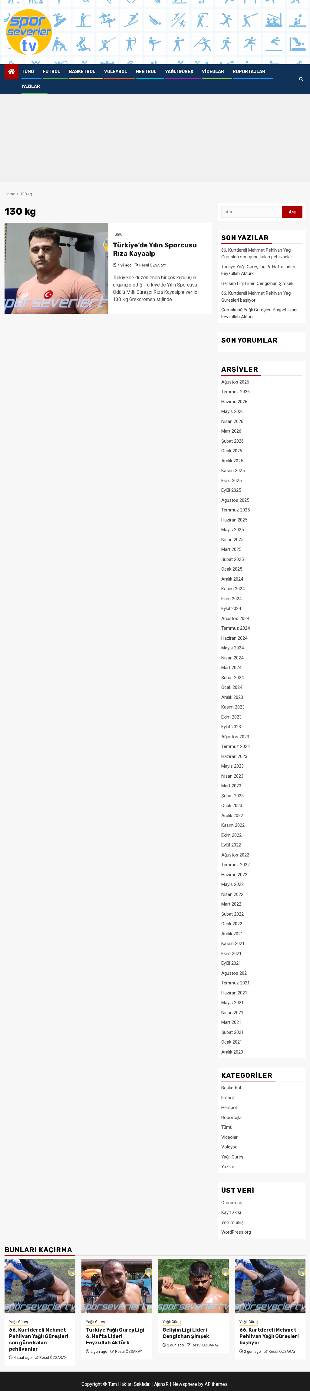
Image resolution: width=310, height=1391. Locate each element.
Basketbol (82, 71)
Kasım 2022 (233, 825)
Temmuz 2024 (235, 628)
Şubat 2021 (232, 1032)
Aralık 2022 (232, 815)
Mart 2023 (231, 786)
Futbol (51, 71)
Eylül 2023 (231, 726)
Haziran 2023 (234, 756)
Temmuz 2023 (235, 746)
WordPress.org (236, 1232)
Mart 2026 (231, 431)
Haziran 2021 (234, 993)
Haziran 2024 (234, 638)
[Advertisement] (155, 139)
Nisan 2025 (232, 539)
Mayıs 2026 (232, 411)
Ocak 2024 (231, 687)
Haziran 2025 (234, 520)
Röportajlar (249, 71)
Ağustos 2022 (235, 855)
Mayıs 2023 (232, 766)
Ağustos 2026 (235, 382)
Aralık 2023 (232, 697)
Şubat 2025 (232, 559)
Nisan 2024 (232, 658)
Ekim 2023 (231, 717)
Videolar (213, 71)
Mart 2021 (231, 1022)
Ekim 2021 (231, 953)
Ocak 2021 (231, 1042)
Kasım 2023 (233, 707)
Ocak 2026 (231, 451)
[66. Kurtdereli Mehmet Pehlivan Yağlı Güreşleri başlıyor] (270, 1286)
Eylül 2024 (231, 608)
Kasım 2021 (233, 943)
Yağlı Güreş (179, 71)
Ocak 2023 (231, 805)
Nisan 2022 (232, 894)
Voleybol (115, 71)
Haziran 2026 (234, 401)
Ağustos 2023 (235, 736)
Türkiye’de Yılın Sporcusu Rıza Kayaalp (155, 249)
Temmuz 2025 (235, 510)
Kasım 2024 (233, 589)
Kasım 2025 (233, 470)
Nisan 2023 (232, 776)
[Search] (301, 79)
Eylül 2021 (231, 963)
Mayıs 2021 (232, 1002)
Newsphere (185, 1384)
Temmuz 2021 (235, 983)
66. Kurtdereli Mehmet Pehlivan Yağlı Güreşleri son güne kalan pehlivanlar (38, 1339)
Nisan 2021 (232, 1012)
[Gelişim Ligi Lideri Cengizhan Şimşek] (193, 1286)
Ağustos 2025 (235, 500)
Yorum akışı (233, 1222)
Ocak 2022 (231, 924)
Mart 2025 (231, 549)
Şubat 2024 (232, 677)
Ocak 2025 (231, 569)
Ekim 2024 (231, 599)
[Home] (11, 72)
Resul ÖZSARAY (152, 265)
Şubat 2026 (232, 441)
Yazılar (30, 86)
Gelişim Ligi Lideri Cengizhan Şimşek (257, 283)
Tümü (27, 71)
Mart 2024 (231, 667)
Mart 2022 (231, 904)
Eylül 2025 (231, 490)
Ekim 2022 (231, 835)
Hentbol (146, 71)
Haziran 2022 (234, 874)
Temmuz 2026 (235, 391)
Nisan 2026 (232, 421)
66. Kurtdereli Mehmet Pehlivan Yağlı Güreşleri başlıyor (269, 1336)
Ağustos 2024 (235, 618)
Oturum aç (231, 1202)
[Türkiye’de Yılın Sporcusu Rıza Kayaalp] (56, 268)
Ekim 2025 (231, 480)
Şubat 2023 (232, 796)
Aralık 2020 (232, 1052)
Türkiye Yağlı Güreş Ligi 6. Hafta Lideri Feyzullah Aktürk (115, 1336)
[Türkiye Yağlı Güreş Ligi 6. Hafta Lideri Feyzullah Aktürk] (116, 1286)
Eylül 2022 (231, 845)
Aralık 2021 (232, 934)
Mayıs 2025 (232, 529)
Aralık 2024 (232, 579)
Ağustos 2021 (235, 973)
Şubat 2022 (232, 914)
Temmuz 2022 (235, 864)
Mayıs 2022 (232, 884)
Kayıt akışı (231, 1212)
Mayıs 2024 (232, 648)
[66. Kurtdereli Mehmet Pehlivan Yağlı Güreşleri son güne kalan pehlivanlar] (40, 1286)
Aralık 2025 (232, 461)
